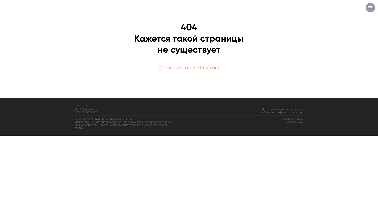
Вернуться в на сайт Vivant (189, 68)
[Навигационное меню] (370, 7)
